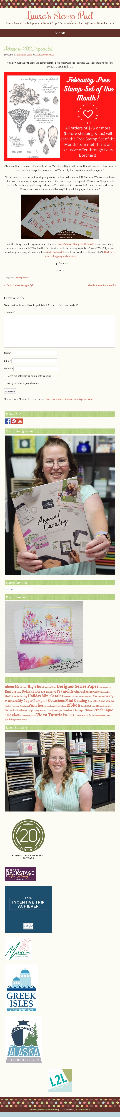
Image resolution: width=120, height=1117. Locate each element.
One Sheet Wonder (104, 701)
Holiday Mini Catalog (45, 696)
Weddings (10, 719)
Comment (9, 312)
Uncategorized (22, 277)
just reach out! (54, 252)
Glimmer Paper (105, 692)
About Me (12, 686)
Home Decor (69, 696)
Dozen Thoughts (105, 687)
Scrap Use (45, 710)
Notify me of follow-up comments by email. (29, 376)
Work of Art (21, 719)
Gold (8, 696)
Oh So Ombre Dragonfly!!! (19, 285)
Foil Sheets (51, 691)
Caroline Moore (83, 1109)
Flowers (38, 691)
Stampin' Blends (84, 710)
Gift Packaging (83, 692)
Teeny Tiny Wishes (27, 715)
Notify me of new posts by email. (24, 383)
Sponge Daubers (63, 710)
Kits (95, 696)
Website (8, 368)
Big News (23, 687)
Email (7, 361)
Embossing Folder (18, 691)
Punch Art (24, 706)
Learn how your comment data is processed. (69, 399)
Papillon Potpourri (12, 706)
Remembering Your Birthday (55, 706)
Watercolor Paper (101, 715)
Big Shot (35, 686)
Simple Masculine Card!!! (102, 285)
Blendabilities (49, 687)
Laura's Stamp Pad (60, 15)
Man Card (11, 701)
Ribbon (73, 705)
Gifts (96, 692)
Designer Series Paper (77, 686)
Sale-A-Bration (16, 710)
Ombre (91, 701)
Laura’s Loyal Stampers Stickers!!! (76, 244)
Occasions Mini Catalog (67, 700)
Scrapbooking (33, 710)
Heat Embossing (19, 696)
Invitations (88, 696)
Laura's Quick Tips (106, 696)
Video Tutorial (50, 715)
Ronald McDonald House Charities (96, 706)
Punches (36, 705)
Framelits (65, 691)
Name (7, 353)
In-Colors (79, 696)
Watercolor (86, 715)
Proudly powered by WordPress (44, 1109)
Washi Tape (71, 715)
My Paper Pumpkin (33, 700)
